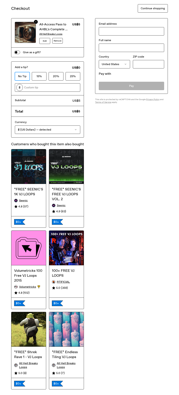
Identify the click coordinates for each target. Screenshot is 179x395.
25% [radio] (73, 76)
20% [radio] (56, 76)
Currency (21, 122)
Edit (45, 41)
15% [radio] (39, 76)
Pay (131, 86)
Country (104, 56)
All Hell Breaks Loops (50, 34)
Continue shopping (153, 8)
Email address (108, 23)
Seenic (23, 200)
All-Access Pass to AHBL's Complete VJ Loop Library (54, 29)
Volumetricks (31, 287)
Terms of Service (103, 102)
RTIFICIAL (63, 282)
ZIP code (138, 56)
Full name (105, 40)
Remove (57, 41)
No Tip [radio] (22, 76)
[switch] (17, 52)
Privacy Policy (152, 99)
